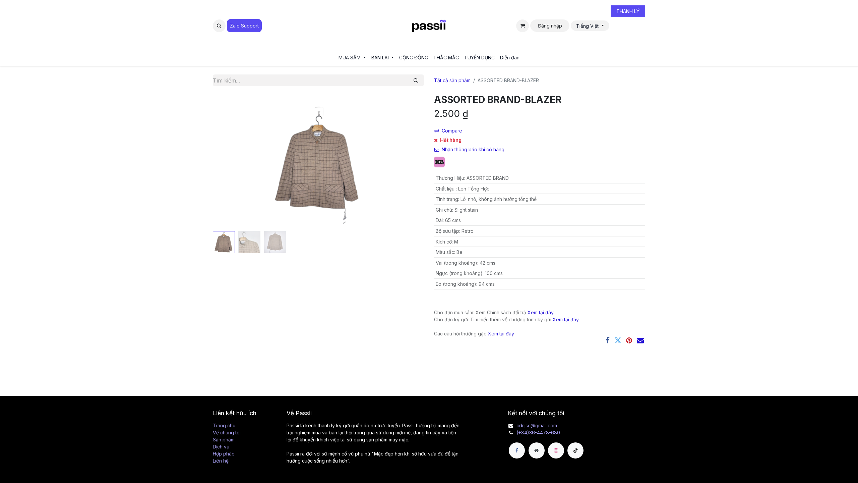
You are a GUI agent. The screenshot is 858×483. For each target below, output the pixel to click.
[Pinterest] (629, 340)
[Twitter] (617, 340)
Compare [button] (452, 130)
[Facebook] (608, 340)
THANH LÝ (627, 11)
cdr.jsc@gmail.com (536, 425)
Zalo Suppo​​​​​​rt (244, 26)
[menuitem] (352, 57)
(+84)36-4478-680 (538, 432)
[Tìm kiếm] (416, 80)
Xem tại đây (566, 319)
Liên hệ (221, 461)
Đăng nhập (550, 26)
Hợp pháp (224, 454)
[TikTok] (575, 450)
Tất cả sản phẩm (452, 80)
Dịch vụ (221, 446)
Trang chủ (224, 425)
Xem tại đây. (541, 312)
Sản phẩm (224, 439)
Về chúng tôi (227, 432)
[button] (219, 25)
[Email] (640, 340)
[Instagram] (556, 450)
